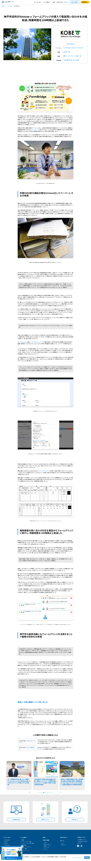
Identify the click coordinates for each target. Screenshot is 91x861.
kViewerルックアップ (38, 342)
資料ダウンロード (45, 819)
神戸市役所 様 (70, 44)
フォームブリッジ (34, 129)
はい (87, 857)
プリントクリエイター (44, 471)
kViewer (23, 342)
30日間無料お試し (16, 819)
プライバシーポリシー (78, 857)
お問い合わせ (75, 819)
